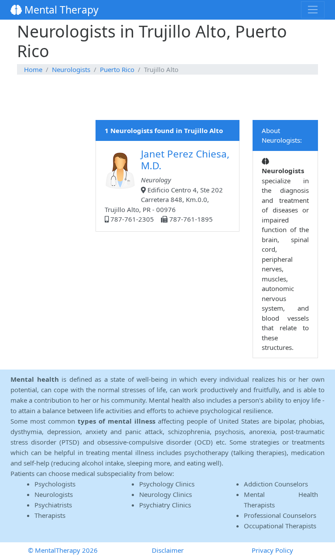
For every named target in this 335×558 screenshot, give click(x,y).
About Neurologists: (282, 135)
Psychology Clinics (167, 483)
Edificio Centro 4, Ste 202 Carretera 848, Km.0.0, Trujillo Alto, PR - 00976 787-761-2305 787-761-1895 (167, 185)
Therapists (49, 515)
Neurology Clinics (165, 494)
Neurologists (71, 69)
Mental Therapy (60, 10)
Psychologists (54, 483)
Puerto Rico (117, 69)
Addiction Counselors (276, 483)
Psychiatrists (53, 504)
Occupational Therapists (280, 525)
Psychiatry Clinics (165, 504)
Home (33, 69)
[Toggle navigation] (313, 9)
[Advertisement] (167, 97)
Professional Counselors (280, 515)
